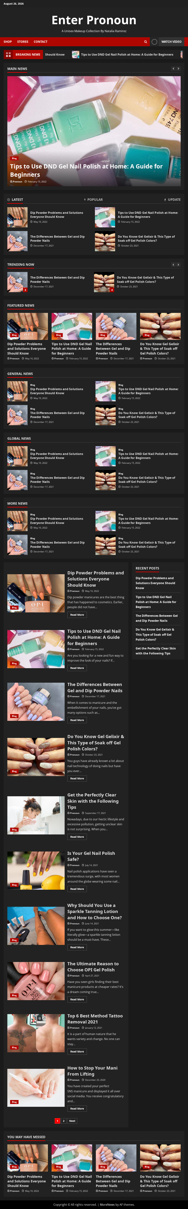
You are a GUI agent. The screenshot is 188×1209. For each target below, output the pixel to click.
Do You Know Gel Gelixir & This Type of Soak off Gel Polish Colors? (17, 282)
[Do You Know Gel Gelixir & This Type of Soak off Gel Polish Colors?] (160, 326)
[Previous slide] (173, 68)
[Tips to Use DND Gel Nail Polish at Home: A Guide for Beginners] (94, 131)
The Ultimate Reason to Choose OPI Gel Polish (36, 981)
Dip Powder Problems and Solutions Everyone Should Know (17, 217)
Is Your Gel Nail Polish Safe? (36, 871)
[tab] (15, 200)
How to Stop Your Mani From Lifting (36, 1088)
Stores (22, 42)
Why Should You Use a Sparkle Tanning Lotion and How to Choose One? (36, 926)
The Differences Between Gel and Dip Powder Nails (17, 241)
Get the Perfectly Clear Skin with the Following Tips (104, 282)
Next (72, 1121)
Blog (14, 158)
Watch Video (172, 42)
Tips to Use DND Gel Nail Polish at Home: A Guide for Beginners (81, 54)
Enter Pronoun (94, 20)
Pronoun (17, 181)
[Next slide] (178, 68)
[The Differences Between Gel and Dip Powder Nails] (116, 326)
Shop (8, 42)
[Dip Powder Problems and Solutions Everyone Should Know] (27, 326)
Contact (40, 42)
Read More (78, 615)
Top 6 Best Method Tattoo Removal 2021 (36, 1033)
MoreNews (107, 1205)
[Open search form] (145, 41)
